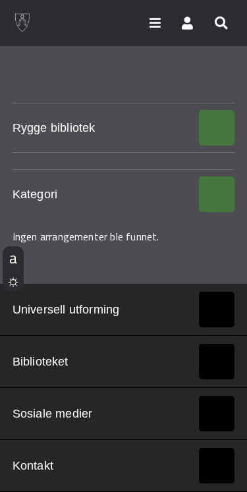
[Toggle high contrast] (13, 280)
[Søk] (220, 22)
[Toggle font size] (13, 257)
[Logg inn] (188, 22)
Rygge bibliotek (54, 127)
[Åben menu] (155, 22)
